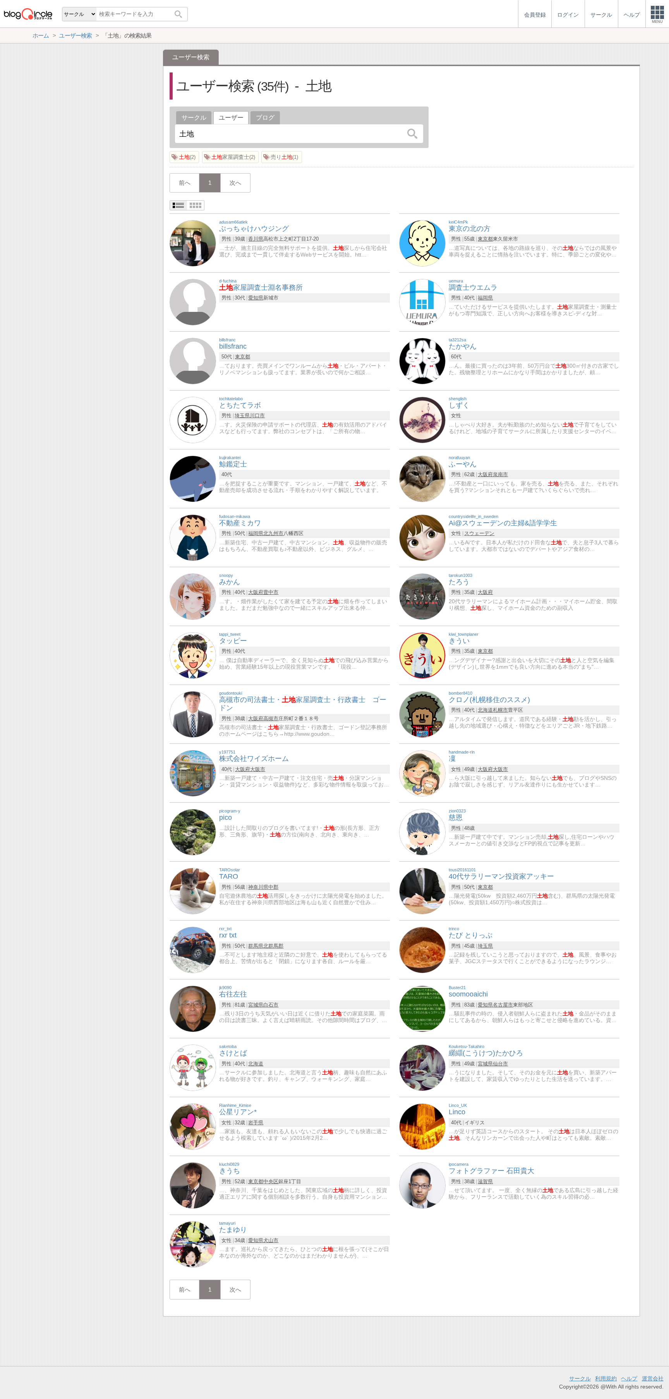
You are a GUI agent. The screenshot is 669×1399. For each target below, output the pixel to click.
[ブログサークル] (28, 14)
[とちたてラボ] (193, 419)
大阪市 (257, 769)
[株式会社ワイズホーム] (193, 772)
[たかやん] (422, 360)
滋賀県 (485, 1181)
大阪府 (485, 474)
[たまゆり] (193, 1244)
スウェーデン (479, 533)
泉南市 (500, 474)
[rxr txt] (193, 949)
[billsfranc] (193, 360)
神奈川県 (258, 887)
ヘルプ (629, 1378)
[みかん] (193, 596)
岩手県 (255, 1122)
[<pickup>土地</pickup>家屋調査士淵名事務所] (193, 301)
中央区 (270, 1181)
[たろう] (422, 596)
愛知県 (255, 298)
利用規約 (606, 1378)
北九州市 (273, 533)
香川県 (255, 239)
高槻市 (270, 718)
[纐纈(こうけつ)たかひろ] (422, 1067)
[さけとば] (193, 1067)
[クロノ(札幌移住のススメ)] (422, 714)
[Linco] (422, 1126)
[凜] (422, 772)
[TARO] (193, 890)
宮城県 (255, 1005)
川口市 (257, 415)
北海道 (485, 710)
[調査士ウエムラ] (422, 301)
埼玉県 (242, 415)
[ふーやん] (422, 478)
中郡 (273, 887)
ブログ (265, 117)
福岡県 (485, 298)
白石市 (270, 1005)
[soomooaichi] (422, 1008)
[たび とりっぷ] (422, 949)
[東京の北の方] (422, 242)
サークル (194, 117)
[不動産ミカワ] (193, 537)
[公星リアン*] (193, 1126)
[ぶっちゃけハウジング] (193, 242)
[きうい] (422, 655)
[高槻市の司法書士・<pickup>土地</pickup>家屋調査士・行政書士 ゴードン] (193, 714)
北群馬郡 (273, 946)
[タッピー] (193, 655)
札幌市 (500, 710)
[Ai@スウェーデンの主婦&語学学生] (422, 537)
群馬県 (255, 946)
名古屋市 (503, 1005)
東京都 (485, 239)
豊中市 (270, 592)
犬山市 (270, 1240)
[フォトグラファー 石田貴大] (422, 1185)
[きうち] (193, 1185)
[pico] (193, 831)
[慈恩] (422, 831)
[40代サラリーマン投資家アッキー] (422, 890)
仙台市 (500, 1064)
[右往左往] (193, 1008)
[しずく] (422, 419)
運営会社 (653, 1378)
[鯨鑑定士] (193, 478)
